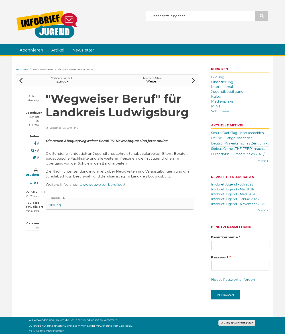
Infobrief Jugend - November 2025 (238, 204)
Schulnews (220, 111)
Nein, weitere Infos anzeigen (46, 330)
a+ (36, 183)
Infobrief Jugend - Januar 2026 (235, 199)
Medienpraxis (222, 101)
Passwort (221, 257)
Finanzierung (222, 82)
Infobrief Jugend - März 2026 (233, 194)
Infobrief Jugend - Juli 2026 (232, 184)
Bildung (54, 205)
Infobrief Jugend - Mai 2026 (232, 189)
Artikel (57, 50)
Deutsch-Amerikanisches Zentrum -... (240, 143)
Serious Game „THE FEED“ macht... (238, 149)
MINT (215, 106)
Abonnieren (31, 50)
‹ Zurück (61, 81)
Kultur (216, 96)
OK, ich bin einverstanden (236, 322)
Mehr (262, 161)
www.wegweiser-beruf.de (102, 184)
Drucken (32, 174)
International (222, 87)
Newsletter (83, 50)
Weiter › (152, 81)
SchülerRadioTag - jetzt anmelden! (238, 133)
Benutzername (225, 237)
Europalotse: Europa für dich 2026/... (238, 154)
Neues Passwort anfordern (233, 279)
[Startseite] (47, 24)
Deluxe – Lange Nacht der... (232, 138)
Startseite (22, 69)
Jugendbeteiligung (227, 91)
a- (30, 183)
